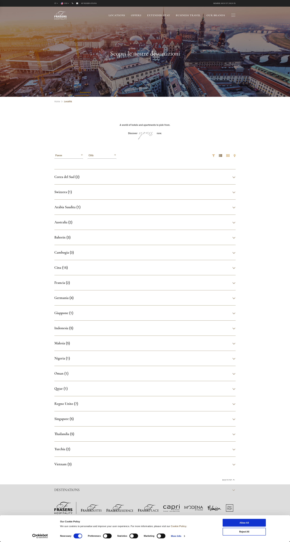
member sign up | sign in (224, 3)
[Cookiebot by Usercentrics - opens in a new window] (40, 536)
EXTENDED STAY (158, 15)
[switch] (107, 536)
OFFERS (136, 15)
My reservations (89, 3)
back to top (227, 480)
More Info (176, 536)
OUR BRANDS (215, 15)
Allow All (244, 522)
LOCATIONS (117, 15)
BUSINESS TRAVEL (188, 15)
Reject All (244, 531)
